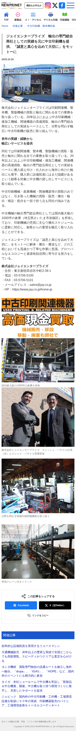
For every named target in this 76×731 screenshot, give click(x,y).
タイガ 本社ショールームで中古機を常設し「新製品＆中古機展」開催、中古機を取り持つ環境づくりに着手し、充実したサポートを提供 (37, 686)
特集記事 (18, 25)
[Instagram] (48, 5)
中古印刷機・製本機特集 (41, 25)
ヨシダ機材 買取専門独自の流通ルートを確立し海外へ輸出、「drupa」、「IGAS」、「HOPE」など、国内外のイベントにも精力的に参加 (38, 671)
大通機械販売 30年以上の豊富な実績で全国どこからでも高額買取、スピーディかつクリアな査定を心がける (37, 656)
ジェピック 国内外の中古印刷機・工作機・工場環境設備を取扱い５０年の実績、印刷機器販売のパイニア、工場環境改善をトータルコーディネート (37, 701)
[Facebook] (62, 5)
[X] (55, 5)
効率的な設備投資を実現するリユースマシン (31, 646)
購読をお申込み (34, 5)
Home (5, 25)
